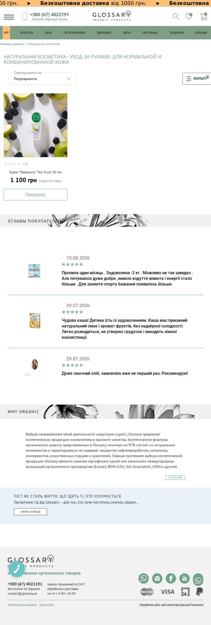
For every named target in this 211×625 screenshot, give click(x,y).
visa (167, 592)
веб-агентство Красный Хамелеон (182, 605)
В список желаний (60, 108)
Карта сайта (47, 605)
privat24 (185, 591)
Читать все (175, 477)
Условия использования (22, 605)
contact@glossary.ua (22, 593)
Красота (27, 32)
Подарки (176, 32)
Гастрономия (74, 32)
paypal (199, 591)
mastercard (147, 592)
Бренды (201, 32)
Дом (48, 32)
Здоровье (104, 32)
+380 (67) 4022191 (49, 14)
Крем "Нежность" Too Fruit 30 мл (35, 172)
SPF (6, 32)
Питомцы (150, 32)
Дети (127, 32)
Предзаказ (35, 194)
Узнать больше (30, 511)
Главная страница (12, 44)
